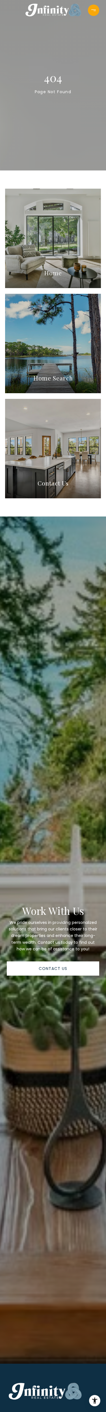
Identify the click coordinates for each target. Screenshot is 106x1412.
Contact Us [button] (53, 968)
